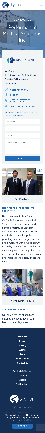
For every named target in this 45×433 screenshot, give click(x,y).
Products (22, 336)
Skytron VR (23, 375)
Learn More (26, 420)
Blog (22, 354)
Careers (22, 380)
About (22, 350)
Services (22, 341)
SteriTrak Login (22, 384)
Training (22, 345)
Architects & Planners (22, 371)
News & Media (22, 358)
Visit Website (23, 199)
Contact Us (22, 363)
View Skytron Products (22, 300)
